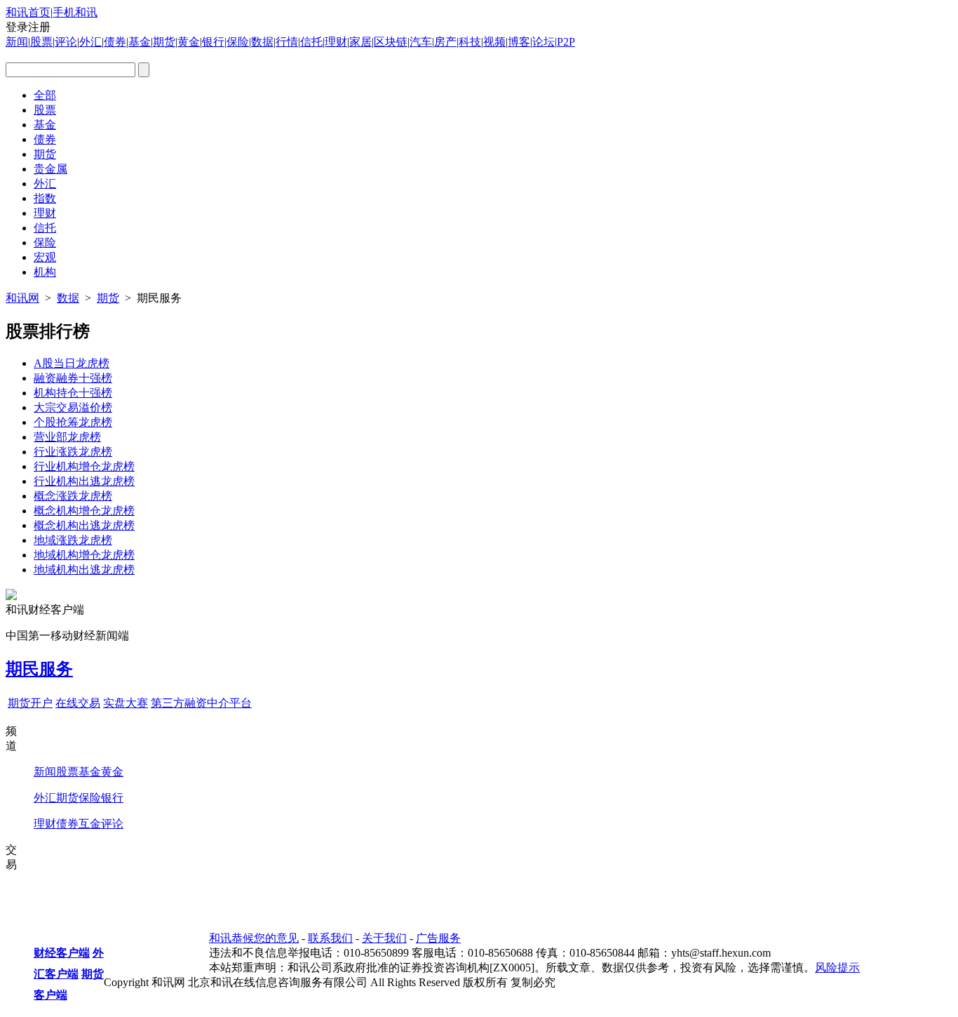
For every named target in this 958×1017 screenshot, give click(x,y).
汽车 (421, 42)
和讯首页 (28, 12)
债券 (115, 42)
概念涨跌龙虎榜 (73, 496)
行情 (287, 42)
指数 (45, 198)
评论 (66, 42)
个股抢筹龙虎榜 (73, 422)
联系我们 (330, 938)
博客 (519, 42)
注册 (39, 27)
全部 (45, 95)
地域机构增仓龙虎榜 (84, 555)
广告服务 (438, 938)
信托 (311, 42)
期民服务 (39, 669)
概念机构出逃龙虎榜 (84, 525)
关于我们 (384, 938)
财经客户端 (62, 953)
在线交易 (77, 703)
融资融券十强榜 (73, 378)
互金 (90, 824)
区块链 (390, 42)
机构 (45, 272)
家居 (360, 42)
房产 (445, 42)
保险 (238, 42)
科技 (470, 42)
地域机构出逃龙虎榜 (84, 570)
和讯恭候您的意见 (254, 938)
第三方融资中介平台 (201, 703)
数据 (262, 42)
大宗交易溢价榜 (73, 407)
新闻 (17, 42)
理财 (336, 42)
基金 (139, 42)
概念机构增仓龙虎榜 (84, 511)
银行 (213, 42)
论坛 (543, 42)
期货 (164, 42)
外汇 (90, 42)
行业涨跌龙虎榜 (73, 452)
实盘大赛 (125, 703)
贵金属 (50, 169)
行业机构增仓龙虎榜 (84, 466)
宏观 (45, 257)
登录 (17, 27)
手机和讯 (75, 12)
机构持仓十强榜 (73, 393)
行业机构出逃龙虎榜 (84, 481)
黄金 (188, 42)
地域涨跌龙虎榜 (73, 540)
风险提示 (837, 967)
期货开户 (30, 703)
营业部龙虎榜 (67, 437)
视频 (494, 42)
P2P (566, 42)
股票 (41, 42)
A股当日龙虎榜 (71, 363)
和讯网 (22, 298)
